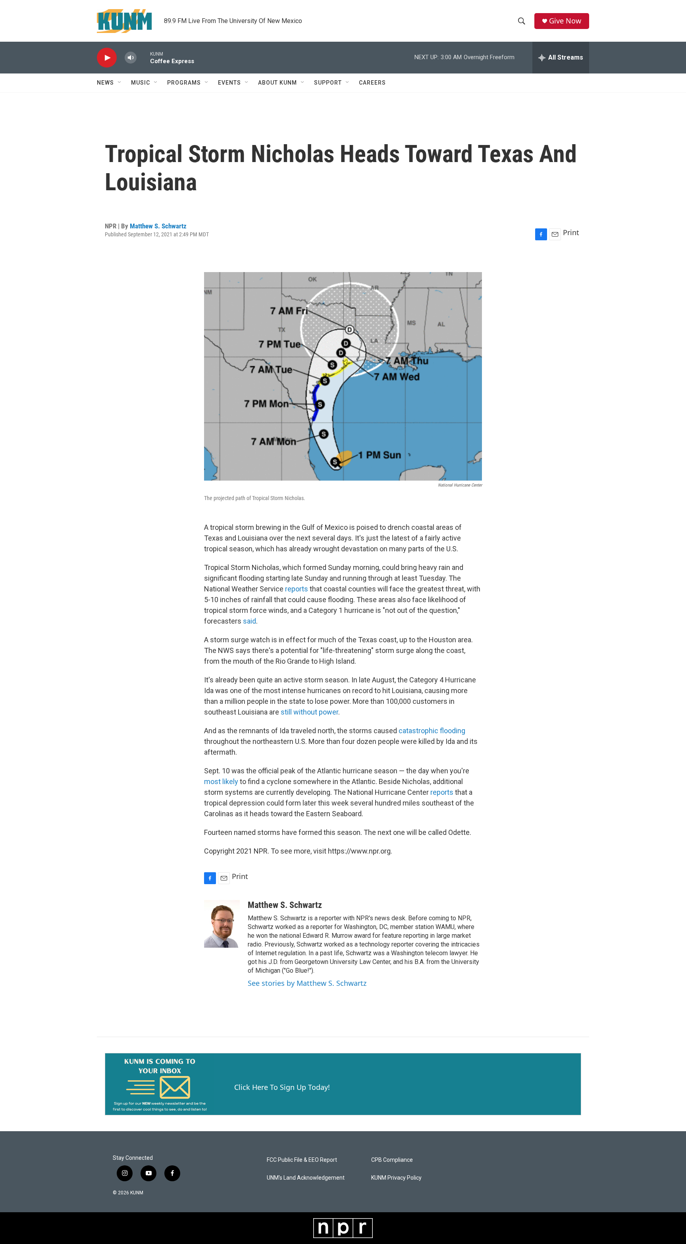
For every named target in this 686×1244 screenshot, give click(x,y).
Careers (372, 82)
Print (571, 232)
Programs (184, 82)
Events (229, 82)
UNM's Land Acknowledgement (306, 1178)
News (105, 82)
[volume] (130, 58)
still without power (309, 712)
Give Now (565, 21)
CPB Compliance (392, 1160)
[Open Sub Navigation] (120, 82)
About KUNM (277, 82)
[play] (106, 57)
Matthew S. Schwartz (158, 226)
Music (140, 82)
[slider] (143, 57)
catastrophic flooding (432, 730)
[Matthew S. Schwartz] (222, 924)
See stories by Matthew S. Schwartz (307, 983)
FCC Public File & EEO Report (302, 1160)
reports (296, 589)
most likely (221, 781)
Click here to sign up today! (282, 1087)
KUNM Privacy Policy (396, 1178)
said (249, 621)
